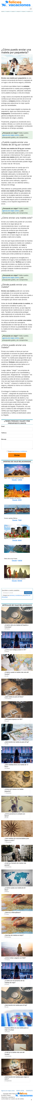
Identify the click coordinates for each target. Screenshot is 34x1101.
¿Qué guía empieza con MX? (14, 719)
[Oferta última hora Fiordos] (17, 548)
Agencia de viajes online (8, 1090)
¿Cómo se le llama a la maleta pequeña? (14, 790)
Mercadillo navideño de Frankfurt (12, 498)
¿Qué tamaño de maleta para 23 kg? (16, 1005)
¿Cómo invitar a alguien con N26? (15, 958)
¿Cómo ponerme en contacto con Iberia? (15, 815)
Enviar (17, 455)
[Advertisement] (17, 30)
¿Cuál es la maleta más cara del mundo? (14, 1053)
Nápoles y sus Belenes (10, 538)
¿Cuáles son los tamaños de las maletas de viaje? (14, 981)
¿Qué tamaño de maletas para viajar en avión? (17, 1078)
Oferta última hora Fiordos (10, 558)
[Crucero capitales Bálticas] (17, 509)
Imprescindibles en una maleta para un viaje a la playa (17, 1029)
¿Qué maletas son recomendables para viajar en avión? (17, 839)
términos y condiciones (20, 451)
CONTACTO (29, 1090)
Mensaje (3, 439)
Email (3, 426)
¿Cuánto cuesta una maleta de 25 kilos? (15, 889)
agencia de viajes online (10, 135)
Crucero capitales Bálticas (10, 518)
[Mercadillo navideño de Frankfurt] (17, 492)
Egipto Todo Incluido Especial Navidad (14, 478)
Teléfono (3, 433)
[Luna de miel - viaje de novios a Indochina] (17, 573)
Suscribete (28, 593)
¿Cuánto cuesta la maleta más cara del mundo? (17, 673)
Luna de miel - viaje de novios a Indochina (14, 579)
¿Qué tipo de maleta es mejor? (14, 935)
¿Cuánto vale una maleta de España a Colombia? (16, 626)
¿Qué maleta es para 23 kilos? (14, 697)
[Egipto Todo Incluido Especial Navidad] (17, 471)
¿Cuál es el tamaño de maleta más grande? (15, 864)
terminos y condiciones (15, 595)
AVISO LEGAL (20, 1090)
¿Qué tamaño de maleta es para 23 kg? (17, 742)
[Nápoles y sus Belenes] (17, 532)
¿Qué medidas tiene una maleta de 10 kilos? (16, 766)
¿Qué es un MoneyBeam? (13, 912)
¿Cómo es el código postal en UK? (15, 650)
